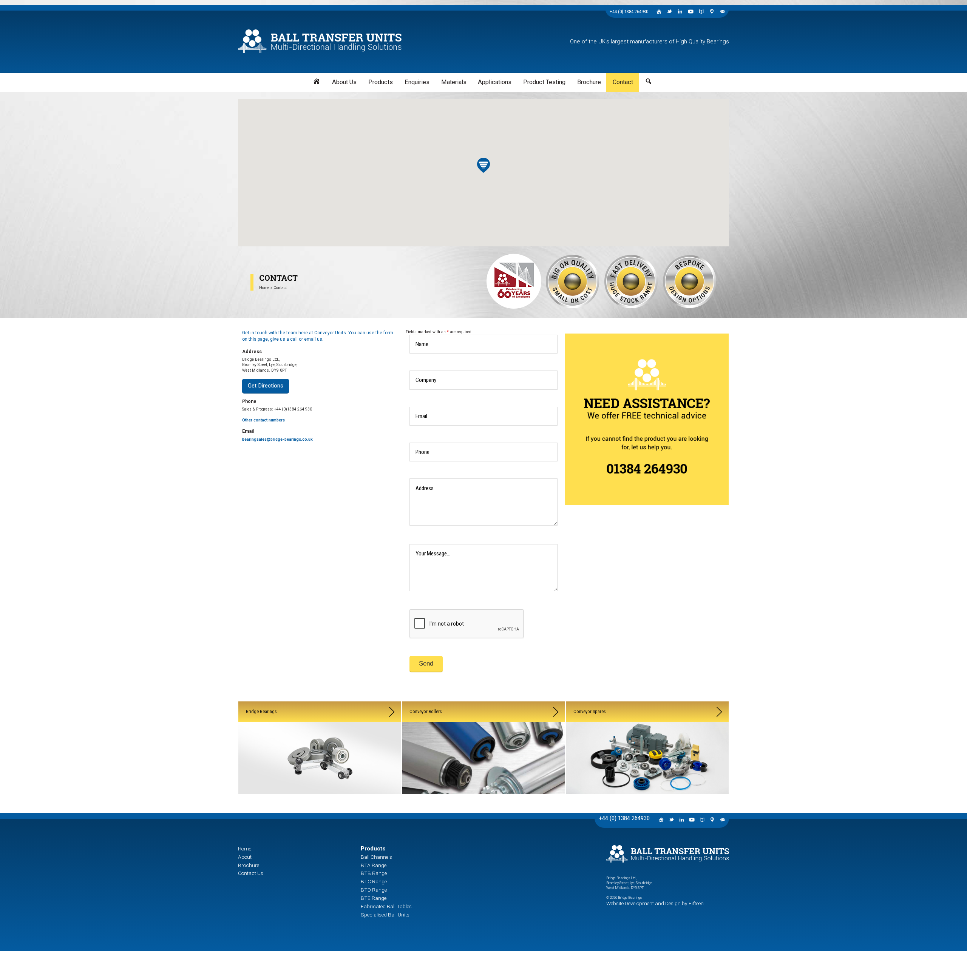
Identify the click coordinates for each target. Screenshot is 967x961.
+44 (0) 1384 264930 (629, 11)
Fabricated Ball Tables (378, 854)
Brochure (557, 79)
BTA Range (369, 825)
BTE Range (369, 848)
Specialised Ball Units (378, 859)
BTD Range (369, 842)
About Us (385, 79)
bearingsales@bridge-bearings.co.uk (277, 429)
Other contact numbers (263, 409)
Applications (490, 79)
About (242, 820)
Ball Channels (371, 820)
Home (264, 282)
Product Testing (525, 79)
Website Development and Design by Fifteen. (639, 869)
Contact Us (246, 831)
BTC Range (369, 837)
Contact (581, 79)
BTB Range (369, 831)
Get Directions (258, 377)
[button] (483, 159)
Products (410, 79)
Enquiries (436, 79)
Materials (462, 79)
